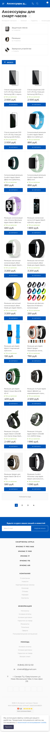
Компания (25, 573)
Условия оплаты (25, 614)
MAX (39, 689)
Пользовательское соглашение (25, 634)
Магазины (25, 611)
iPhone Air (25, 565)
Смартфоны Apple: (25, 542)
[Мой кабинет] (42, 4)
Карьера (25, 595)
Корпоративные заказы (25, 585)
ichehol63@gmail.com (26, 669)
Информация (25, 606)
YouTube (27, 689)
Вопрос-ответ (25, 656)
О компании (25, 578)
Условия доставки (25, 617)
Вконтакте (10, 689)
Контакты (25, 598)
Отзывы (25, 591)
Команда (25, 588)
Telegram (22, 689)
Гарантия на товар (25, 621)
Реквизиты (25, 624)
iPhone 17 (25, 556)
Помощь (25, 642)
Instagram (16, 689)
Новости (25, 581)
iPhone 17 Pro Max (25, 546)
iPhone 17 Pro (25, 551)
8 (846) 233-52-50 (25, 665)
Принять (8, 727)
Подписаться (39, 528)
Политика (25, 627)
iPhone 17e (25, 561)
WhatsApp (33, 689)
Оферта (25, 630)
